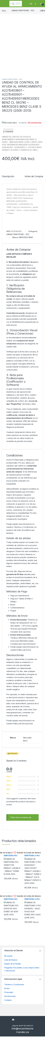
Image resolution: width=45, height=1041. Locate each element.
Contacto (8, 1000)
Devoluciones (10, 996)
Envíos (7, 988)
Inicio (4, 10)
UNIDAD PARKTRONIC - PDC (23, 10)
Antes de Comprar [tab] (34, 176)
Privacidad (8, 992)
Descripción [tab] (8, 176)
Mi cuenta (8, 956)
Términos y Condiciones (24, 527)
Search (31, 3)
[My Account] (36, 3)
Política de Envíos (24, 650)
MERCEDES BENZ (26, 237)
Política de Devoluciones (23, 724)
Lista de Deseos (10, 960)
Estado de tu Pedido (12, 964)
